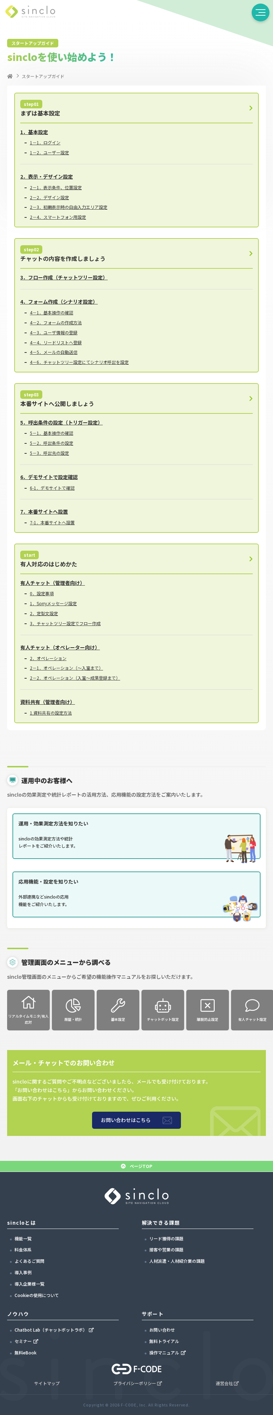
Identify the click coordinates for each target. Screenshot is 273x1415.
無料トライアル (164, 1341)
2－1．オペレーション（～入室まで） (66, 668)
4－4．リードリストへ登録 (56, 342)
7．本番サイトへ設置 (44, 511)
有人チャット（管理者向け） (52, 582)
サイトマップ (47, 1383)
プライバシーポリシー (134, 1383)
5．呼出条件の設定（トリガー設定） (61, 422)
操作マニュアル (164, 1352)
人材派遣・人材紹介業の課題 (177, 1261)
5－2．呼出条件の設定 (51, 443)
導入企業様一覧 (29, 1284)
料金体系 (23, 1249)
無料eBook (26, 1352)
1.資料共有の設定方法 (51, 713)
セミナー (23, 1341)
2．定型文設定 (44, 613)
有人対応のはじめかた (48, 560)
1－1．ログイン (45, 142)
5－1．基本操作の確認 (51, 433)
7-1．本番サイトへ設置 (52, 522)
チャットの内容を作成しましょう (63, 254)
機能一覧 (23, 1238)
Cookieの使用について (37, 1295)
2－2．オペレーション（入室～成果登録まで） (75, 678)
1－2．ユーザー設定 (49, 152)
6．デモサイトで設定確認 (49, 476)
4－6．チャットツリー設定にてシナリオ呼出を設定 (79, 362)
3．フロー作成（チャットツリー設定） (64, 277)
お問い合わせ (162, 1330)
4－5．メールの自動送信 (53, 352)
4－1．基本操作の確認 (51, 312)
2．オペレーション (48, 658)
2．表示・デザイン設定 (46, 176)
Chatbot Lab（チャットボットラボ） (51, 1330)
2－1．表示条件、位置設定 (56, 187)
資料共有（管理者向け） (47, 701)
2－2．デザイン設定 (49, 197)
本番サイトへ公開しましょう (57, 399)
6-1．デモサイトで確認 (52, 488)
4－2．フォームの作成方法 (56, 322)
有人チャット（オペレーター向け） (60, 647)
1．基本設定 (34, 131)
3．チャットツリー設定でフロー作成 (65, 623)
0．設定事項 (42, 593)
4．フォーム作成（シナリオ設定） (59, 301)
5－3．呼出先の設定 (49, 453)
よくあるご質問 (29, 1261)
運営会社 (224, 1383)
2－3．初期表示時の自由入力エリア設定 (68, 207)
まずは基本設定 (40, 109)
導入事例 (23, 1272)
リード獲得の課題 (166, 1238)
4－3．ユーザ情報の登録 (53, 332)
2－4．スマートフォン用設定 (58, 217)
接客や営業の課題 (166, 1249)
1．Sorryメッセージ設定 (53, 603)
